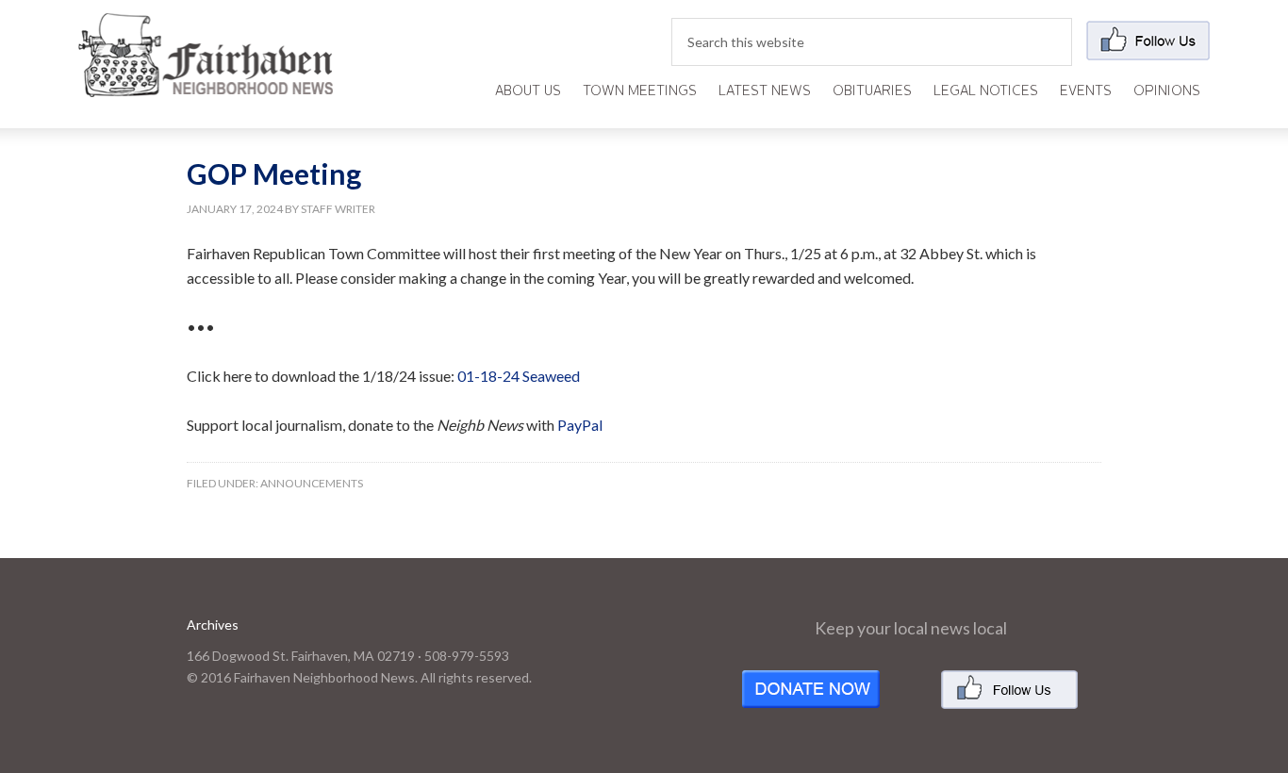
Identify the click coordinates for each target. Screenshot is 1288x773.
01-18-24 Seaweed (518, 376)
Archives (213, 625)
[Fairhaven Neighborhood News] (205, 82)
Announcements (311, 483)
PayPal (580, 425)
